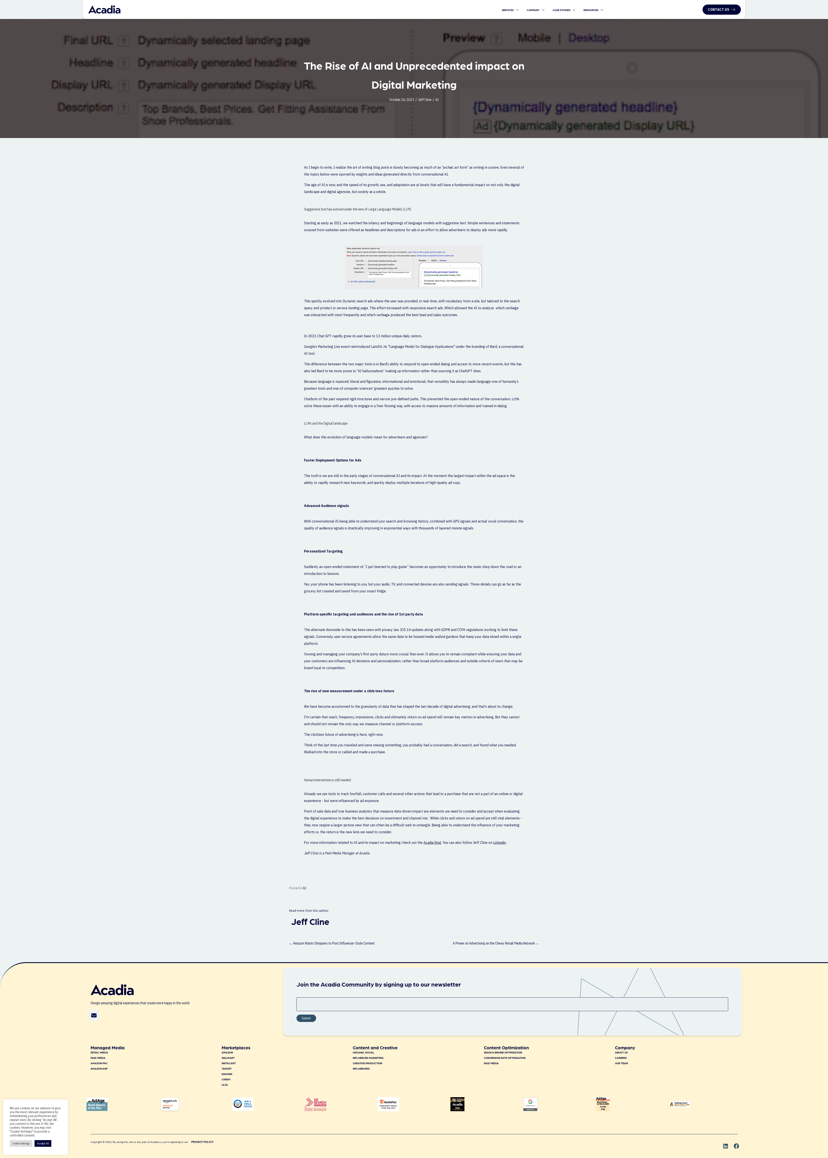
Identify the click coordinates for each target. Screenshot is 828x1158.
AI (437, 99)
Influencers (361, 1068)
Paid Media (98, 1057)
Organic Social (363, 1052)
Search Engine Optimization (503, 1052)
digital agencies (338, 191)
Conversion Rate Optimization (504, 1057)
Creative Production (367, 1063)
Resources (591, 9)
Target (227, 1068)
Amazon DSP (99, 1068)
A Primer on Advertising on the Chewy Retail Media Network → (496, 943)
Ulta (225, 1084)
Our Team (621, 1063)
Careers (621, 1057)
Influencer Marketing (368, 1057)
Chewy (226, 1079)
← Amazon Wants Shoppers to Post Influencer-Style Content (332, 943)
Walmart (228, 1057)
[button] (93, 1015)
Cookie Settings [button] (21, 1143)
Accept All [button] (43, 1143)
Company (533, 9)
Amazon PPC (99, 1063)
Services (508, 9)
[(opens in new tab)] (315, 1110)
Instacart (229, 1063)
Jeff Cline (424, 99)
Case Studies (562, 9)
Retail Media (99, 1052)
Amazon (227, 1052)
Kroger (227, 1073)
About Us (621, 1052)
